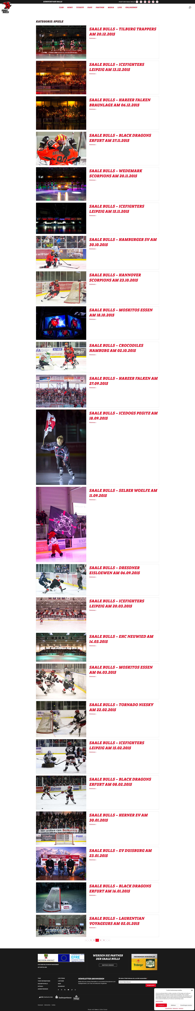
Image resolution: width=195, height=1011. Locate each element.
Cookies (53, 1005)
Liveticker (61, 981)
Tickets (80, 7)
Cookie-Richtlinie (168, 1008)
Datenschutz (175, 1008)
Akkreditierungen (43, 989)
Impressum (181, 1008)
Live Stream (61, 978)
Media (111, 7)
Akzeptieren (161, 1005)
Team (39, 978)
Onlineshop (131, 7)
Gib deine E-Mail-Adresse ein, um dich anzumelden (133, 978)
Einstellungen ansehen (186, 1005)
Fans (89, 7)
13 (104, 940)
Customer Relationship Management (48, 964)
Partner (100, 7)
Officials (40, 986)
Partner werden (108, 965)
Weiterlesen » (92, 38)
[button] (192, 990)
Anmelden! (151, 985)
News (70, 7)
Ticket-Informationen (44, 981)
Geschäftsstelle (43, 983)
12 (101, 940)
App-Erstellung (42, 967)
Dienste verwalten (159, 1001)
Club (61, 7)
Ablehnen (173, 1005)
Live (120, 7)
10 (94, 940)
